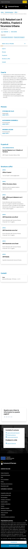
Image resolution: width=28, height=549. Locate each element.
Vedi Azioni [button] (14, 32)
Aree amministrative (5, 475)
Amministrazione (9, 12)
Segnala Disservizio (11, 443)
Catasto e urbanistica (5, 504)
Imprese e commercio (5, 499)
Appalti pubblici (4, 502)
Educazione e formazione (6, 510)
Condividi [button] (5, 32)
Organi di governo (5, 473)
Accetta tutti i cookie (14, 545)
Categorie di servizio (6, 489)
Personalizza (14, 542)
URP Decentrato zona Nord (10, 217)
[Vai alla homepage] (6, 6)
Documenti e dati (4, 486)
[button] (14, 43)
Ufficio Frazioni (6, 172)
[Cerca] (26, 6)
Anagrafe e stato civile (6, 493)
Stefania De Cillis (8, 111)
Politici (2, 481)
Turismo (2, 506)
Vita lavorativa (4, 497)
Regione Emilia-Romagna (5, 2)
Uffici (16, 12)
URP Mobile (5, 257)
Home (2, 12)
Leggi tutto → (6, 115)
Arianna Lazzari (7, 129)
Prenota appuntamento (12, 437)
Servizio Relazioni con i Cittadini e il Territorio (12, 151)
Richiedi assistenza (11, 435)
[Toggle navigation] (3, 6)
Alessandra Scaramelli (10, 120)
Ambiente (3, 515)
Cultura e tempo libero (6, 495)
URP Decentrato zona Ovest (10, 243)
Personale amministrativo (6, 484)
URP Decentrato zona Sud (9, 230)
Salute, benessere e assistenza (8, 517)
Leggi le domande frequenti (13, 433)
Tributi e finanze (4, 512)
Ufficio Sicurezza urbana (9, 184)
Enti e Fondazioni (5, 479)
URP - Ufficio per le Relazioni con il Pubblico (12, 198)
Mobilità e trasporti (5, 508)
